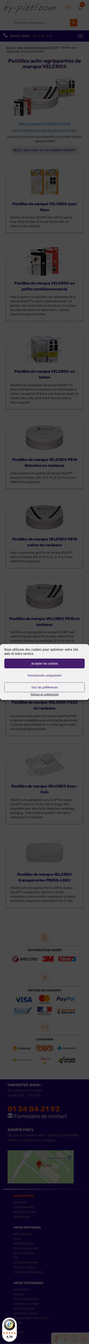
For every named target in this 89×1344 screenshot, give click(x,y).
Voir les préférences (45, 687)
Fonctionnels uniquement (45, 675)
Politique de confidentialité (44, 694)
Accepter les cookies (44, 663)
